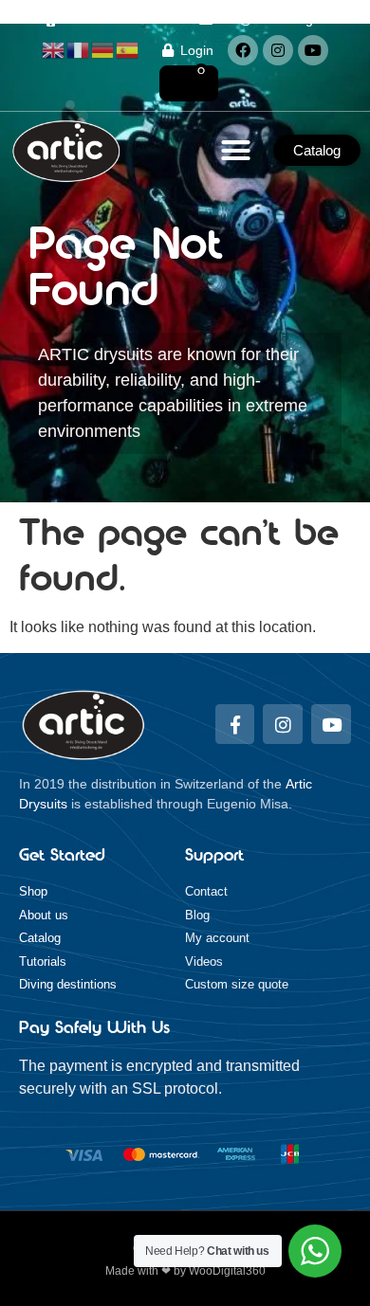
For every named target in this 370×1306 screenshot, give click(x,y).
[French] (78, 50)
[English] (54, 50)
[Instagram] (278, 50)
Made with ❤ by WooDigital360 (185, 1271)
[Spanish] (128, 50)
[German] (103, 50)
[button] (236, 150)
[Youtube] (313, 50)
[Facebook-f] (235, 724)
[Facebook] (243, 50)
